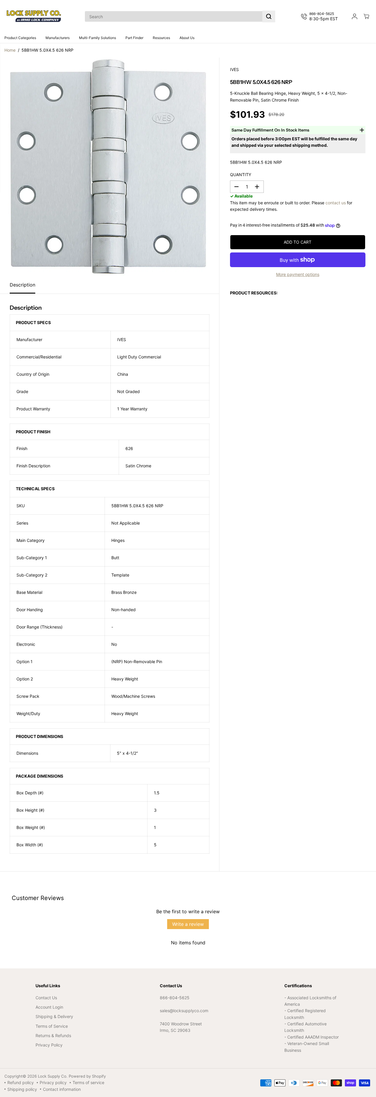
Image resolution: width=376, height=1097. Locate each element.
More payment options (297, 274)
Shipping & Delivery (54, 1016)
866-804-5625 (174, 997)
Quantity (240, 174)
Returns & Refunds (53, 1035)
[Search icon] (268, 16)
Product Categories (20, 38)
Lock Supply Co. (53, 1076)
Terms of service (88, 1082)
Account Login (49, 1007)
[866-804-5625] (321, 16)
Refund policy (20, 1082)
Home (10, 50)
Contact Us (46, 997)
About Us (186, 38)
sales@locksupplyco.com (184, 1010)
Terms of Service (52, 1026)
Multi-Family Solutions (97, 38)
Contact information (62, 1089)
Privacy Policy (49, 1044)
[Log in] (354, 16)
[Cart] (366, 16)
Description (22, 285)
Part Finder (134, 38)
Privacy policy (53, 1082)
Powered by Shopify (87, 1076)
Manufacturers (58, 38)
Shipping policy (22, 1089)
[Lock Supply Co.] (33, 16)
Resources (161, 38)
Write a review (188, 924)
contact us (335, 202)
